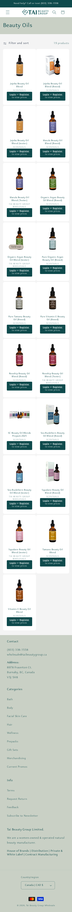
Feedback (13, 807)
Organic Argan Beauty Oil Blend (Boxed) (53, 199)
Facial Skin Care (17, 716)
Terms (11, 790)
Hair (9, 724)
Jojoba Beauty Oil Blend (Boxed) (52, 85)
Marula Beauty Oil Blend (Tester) (19, 199)
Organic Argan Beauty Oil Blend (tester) (19, 258)
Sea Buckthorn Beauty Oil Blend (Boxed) (53, 434)
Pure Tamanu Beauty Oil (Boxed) (19, 318)
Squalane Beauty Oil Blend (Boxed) (53, 491)
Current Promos (17, 766)
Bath (10, 699)
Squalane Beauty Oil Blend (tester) (19, 551)
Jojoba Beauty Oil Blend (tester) (19, 142)
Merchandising (16, 758)
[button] (7, 12)
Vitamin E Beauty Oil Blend (19, 610)
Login (12, 94)
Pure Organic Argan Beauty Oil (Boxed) (52, 258)
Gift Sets (12, 750)
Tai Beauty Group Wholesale (40, 906)
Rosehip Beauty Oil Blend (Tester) (52, 375)
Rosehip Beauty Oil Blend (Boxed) (19, 375)
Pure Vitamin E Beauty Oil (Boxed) (52, 318)
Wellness (12, 733)
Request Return (17, 799)
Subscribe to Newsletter (22, 815)
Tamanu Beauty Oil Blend (52, 551)
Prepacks (12, 741)
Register (24, 94)
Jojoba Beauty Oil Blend (19, 85)
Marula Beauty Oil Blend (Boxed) (52, 142)
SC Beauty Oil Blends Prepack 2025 (19, 434)
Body (10, 708)
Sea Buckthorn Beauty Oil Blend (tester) (19, 491)
